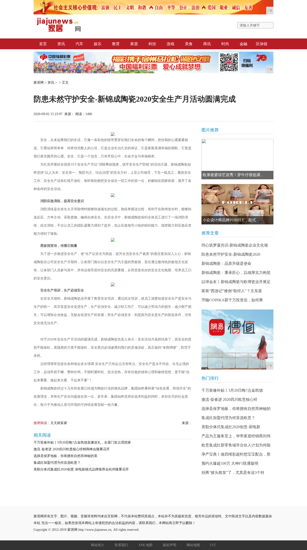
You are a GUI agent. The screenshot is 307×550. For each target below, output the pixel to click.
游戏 (170, 44)
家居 (134, 44)
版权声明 (169, 545)
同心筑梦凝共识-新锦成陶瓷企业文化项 (234, 245)
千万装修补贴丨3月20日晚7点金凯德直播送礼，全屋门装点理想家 (82, 442)
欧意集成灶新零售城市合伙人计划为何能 (236, 445)
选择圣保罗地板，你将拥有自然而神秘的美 (65, 456)
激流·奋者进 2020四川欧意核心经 (229, 399)
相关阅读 (42, 435)
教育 (116, 44)
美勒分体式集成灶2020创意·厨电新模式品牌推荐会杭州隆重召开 (81, 469)
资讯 (61, 44)
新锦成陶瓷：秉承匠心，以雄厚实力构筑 (236, 273)
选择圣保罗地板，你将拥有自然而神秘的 (236, 409)
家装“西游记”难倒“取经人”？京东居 (231, 291)
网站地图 (193, 545)
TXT (212, 545)
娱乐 (97, 44)
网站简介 (97, 545)
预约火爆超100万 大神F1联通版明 (229, 463)
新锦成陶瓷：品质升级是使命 (226, 263)
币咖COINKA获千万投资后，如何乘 (232, 300)
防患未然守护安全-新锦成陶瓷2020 (230, 254)
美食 (189, 44)
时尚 (225, 44)
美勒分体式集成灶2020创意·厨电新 (230, 427)
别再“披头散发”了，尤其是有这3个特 (232, 472)
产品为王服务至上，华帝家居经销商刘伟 (236, 436)
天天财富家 (58, 423)
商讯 (207, 44)
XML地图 (145, 545)
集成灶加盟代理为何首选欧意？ (57, 462)
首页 (43, 44)
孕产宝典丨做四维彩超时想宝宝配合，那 (236, 454)
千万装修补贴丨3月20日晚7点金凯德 (232, 390)
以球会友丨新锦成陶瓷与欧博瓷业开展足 (236, 282)
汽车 (79, 44)
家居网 (39, 82)
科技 (152, 44)
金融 (243, 44)
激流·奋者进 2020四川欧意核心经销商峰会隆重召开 (72, 449)
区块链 (261, 44)
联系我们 (121, 545)
